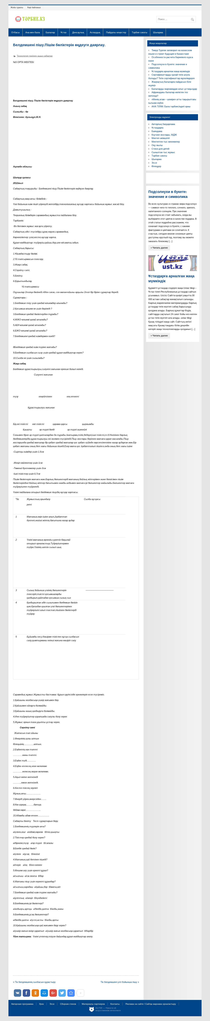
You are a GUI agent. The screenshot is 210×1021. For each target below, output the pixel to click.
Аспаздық (95, 32)
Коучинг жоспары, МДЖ (164, 134)
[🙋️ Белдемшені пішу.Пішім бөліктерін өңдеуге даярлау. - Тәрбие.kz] (71, 993)
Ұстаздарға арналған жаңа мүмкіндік (171, 71)
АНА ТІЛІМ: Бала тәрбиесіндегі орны (171, 106)
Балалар (50, 32)
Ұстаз (63, 32)
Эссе (154, 162)
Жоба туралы (17, 7)
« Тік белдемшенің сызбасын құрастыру (34, 982)
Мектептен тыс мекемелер (166, 141)
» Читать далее (159, 247)
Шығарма (158, 32)
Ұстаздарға (157, 127)
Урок (41, 1004)
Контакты (115, 1004)
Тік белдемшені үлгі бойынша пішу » (120, 982)
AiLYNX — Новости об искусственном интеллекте (108, 1009)
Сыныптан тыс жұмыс (163, 152)
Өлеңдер (156, 166)
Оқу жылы (157, 145)
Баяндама (157, 131)
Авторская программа (22, 1004)
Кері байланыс (34, 7)
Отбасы (15, 32)
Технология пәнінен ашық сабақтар (35, 56)
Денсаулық (78, 32)
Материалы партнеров (93, 1004)
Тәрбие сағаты (139, 32)
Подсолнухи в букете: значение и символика (168, 194)
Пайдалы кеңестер (116, 32)
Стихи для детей (160, 148)
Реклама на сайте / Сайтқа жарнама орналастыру (150, 1004)
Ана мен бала (32, 32)
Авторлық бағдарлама (163, 124)
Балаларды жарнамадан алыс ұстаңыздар (174, 89)
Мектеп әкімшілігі (161, 138)
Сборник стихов (68, 1004)
